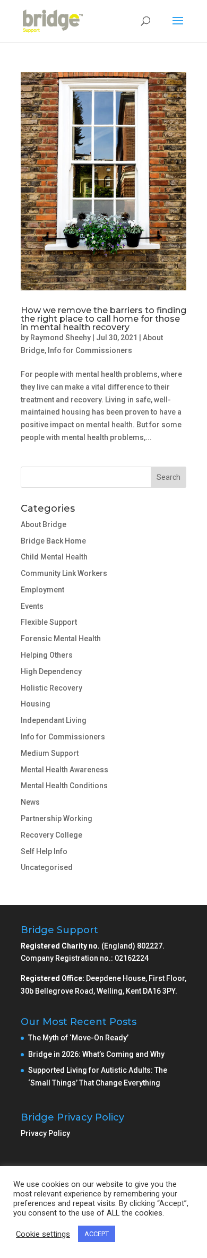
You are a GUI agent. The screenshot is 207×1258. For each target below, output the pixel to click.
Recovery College (51, 835)
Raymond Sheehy (60, 337)
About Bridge (43, 524)
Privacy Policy (45, 1133)
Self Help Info (44, 851)
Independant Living (54, 720)
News (30, 802)
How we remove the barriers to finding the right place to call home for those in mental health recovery (103, 318)
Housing (35, 704)
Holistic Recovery (51, 688)
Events (32, 606)
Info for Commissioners (90, 350)
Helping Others (47, 655)
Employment (42, 589)
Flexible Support (49, 622)
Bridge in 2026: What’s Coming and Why (97, 1054)
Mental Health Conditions (64, 785)
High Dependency (51, 671)
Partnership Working (56, 818)
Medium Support (50, 753)
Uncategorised (47, 867)
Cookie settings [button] (43, 1234)
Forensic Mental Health (61, 638)
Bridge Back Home (53, 541)
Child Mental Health (54, 557)
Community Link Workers (64, 573)
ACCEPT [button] (96, 1234)
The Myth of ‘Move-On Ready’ (79, 1037)
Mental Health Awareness (64, 769)
